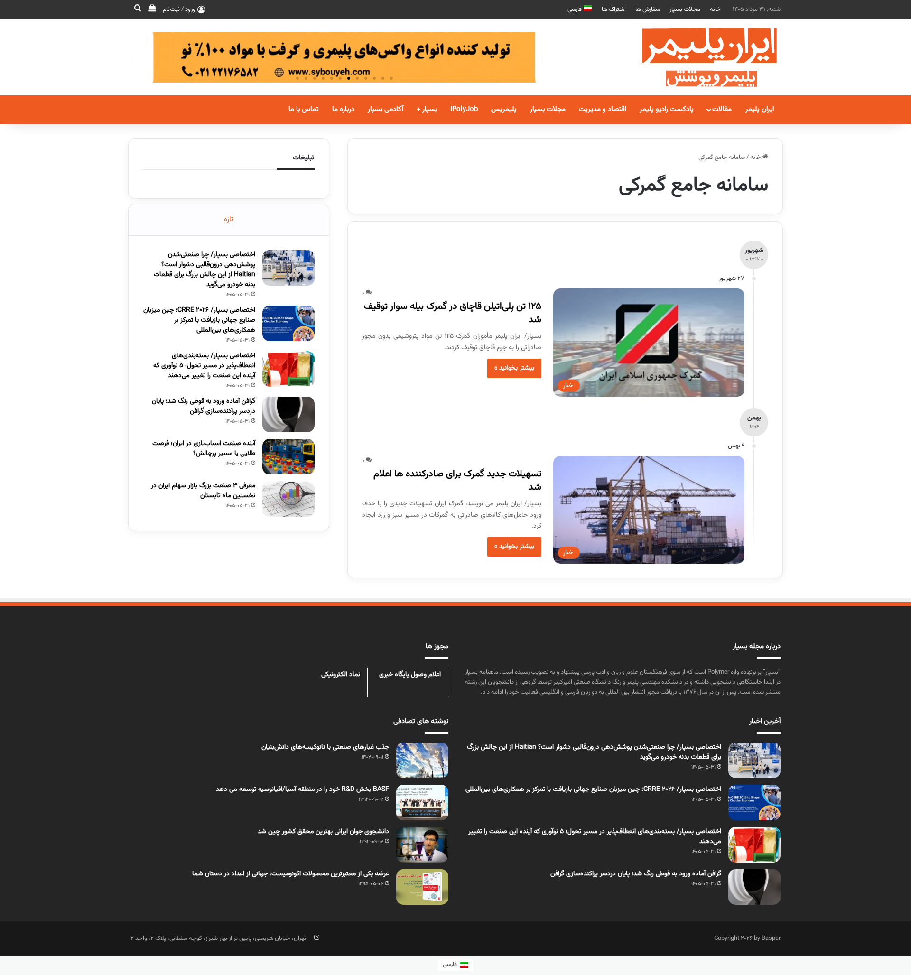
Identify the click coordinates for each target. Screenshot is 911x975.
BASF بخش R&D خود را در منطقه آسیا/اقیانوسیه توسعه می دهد (302, 789)
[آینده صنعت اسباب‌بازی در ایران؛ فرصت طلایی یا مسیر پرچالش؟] (288, 456)
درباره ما (343, 109)
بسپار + (427, 109)
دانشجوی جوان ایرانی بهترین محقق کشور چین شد (323, 831)
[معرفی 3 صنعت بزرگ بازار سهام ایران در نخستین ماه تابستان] (288, 499)
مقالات (722, 109)
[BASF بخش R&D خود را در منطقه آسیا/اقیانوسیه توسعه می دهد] (422, 802)
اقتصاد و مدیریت (602, 109)
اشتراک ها (614, 9)
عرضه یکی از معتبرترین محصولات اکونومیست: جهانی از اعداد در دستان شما (290, 874)
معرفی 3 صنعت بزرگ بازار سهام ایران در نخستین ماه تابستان (203, 491)
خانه (715, 9)
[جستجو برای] (137, 9)
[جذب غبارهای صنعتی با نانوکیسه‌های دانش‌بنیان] (422, 760)
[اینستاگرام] (316, 937)
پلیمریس (504, 109)
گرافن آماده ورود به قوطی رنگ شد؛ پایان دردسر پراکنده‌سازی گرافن (203, 406)
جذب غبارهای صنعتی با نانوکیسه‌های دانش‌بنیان (325, 747)
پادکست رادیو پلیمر (667, 109)
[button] (391, 78)
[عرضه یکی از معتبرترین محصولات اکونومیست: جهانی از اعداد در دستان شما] (422, 887)
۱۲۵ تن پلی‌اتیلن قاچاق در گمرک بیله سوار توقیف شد (452, 313)
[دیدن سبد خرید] (152, 9)
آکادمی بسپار (385, 109)
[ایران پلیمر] (697, 57)
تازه (228, 219)
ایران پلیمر (759, 109)
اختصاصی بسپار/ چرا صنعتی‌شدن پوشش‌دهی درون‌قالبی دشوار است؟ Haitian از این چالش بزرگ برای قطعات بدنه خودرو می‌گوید (204, 270)
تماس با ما (303, 109)
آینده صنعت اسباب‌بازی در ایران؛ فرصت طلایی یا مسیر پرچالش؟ (203, 448)
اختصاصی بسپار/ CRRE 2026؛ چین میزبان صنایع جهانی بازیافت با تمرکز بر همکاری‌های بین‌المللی (199, 320)
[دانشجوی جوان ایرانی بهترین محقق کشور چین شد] (422, 845)
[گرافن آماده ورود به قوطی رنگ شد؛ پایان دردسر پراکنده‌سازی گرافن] (288, 414)
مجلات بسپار (684, 9)
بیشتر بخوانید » (514, 368)
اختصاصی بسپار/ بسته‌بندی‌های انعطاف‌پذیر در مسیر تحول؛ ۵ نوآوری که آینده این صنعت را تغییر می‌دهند (204, 366)
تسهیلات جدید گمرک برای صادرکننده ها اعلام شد (457, 480)
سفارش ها (647, 9)
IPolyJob (464, 109)
